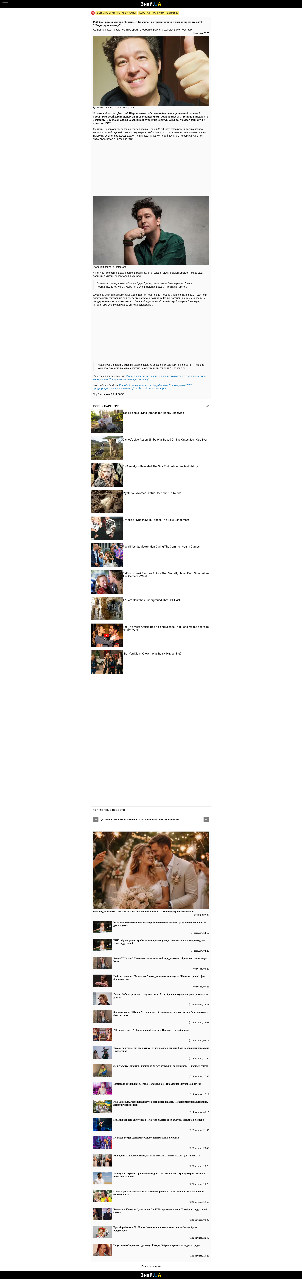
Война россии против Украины (116, 12)
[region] (151, 167)
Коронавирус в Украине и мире (158, 12)
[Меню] (5, 4)
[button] (95, 819)
